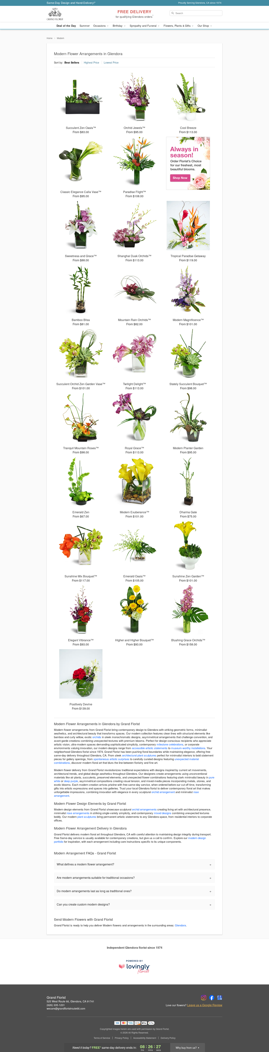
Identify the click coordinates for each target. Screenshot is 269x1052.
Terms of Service (102, 1038)
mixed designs (162, 813)
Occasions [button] (99, 25)
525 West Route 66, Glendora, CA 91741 (70, 1001)
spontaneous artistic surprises (111, 759)
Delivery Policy (168, 1038)
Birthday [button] (118, 25)
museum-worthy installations (188, 748)
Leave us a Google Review (204, 1005)
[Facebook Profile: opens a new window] (211, 997)
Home (50, 38)
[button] (259, 1036)
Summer (85, 25)
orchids (96, 737)
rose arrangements (78, 813)
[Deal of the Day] (188, 163)
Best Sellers (71, 62)
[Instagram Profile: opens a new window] (203, 997)
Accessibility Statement (144, 1038)
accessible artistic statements (149, 748)
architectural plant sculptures (139, 755)
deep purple (71, 781)
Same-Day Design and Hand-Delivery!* (71, 3)
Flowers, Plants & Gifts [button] (177, 25)
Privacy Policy (122, 1038)
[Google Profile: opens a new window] (219, 997)
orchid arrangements (144, 809)
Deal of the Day (66, 25)
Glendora (180, 925)
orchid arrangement (163, 792)
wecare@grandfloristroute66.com (66, 1008)
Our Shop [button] (204, 25)
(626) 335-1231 (56, 1005)
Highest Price (91, 62)
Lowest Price (111, 62)
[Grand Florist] (73, 14)
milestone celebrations (170, 744)
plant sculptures (86, 817)
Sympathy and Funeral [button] (143, 25)
